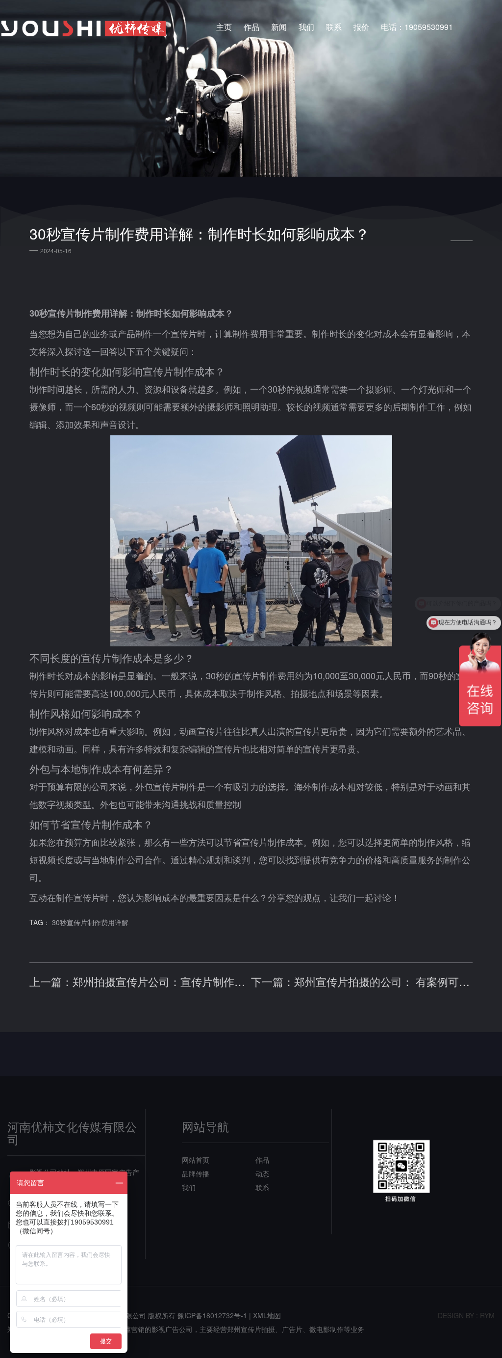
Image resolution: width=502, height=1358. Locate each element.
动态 (262, 1173)
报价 (361, 26)
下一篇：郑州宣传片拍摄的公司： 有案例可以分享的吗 (362, 981)
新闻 (279, 26)
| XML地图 (265, 1315)
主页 (224, 26)
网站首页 (195, 1160)
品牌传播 (195, 1173)
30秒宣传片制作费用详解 (90, 922)
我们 (306, 26)
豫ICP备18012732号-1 (212, 1315)
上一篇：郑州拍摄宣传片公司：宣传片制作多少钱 (140, 981)
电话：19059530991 (417, 26)
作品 (251, 26)
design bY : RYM (466, 1315)
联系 (334, 26)
